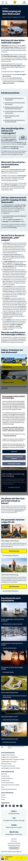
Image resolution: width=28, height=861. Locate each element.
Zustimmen (14, 451)
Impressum (14, 440)
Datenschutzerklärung (10, 435)
